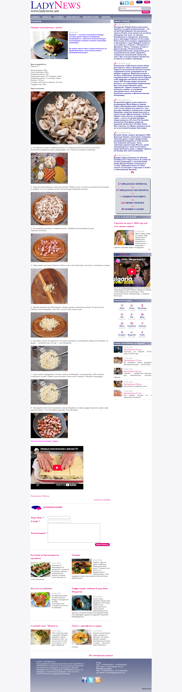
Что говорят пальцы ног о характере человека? (137, 396)
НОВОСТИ (47, 17)
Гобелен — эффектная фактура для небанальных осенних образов (132, 375)
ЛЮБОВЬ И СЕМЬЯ (90, 17)
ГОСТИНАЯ (58, 17)
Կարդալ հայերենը (102, 500)
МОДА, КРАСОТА (73, 17)
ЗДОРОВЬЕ (106, 17)
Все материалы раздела (101, 655)
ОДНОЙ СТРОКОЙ (121, 21)
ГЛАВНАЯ (35, 17)
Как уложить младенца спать (135, 386)
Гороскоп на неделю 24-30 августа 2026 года (137, 352)
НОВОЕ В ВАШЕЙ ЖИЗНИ (125, 217)
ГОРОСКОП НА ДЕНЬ (123, 301)
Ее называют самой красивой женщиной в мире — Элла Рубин (137, 363)
